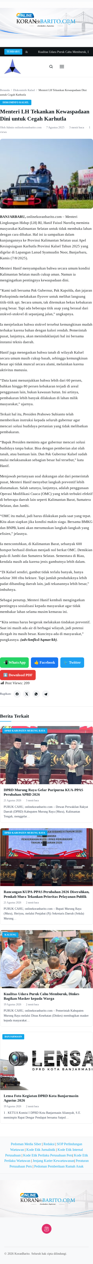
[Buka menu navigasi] (62, 66)
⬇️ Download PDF (17, 675)
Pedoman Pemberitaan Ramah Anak (58, 1166)
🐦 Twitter (72, 662)
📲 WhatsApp (14, 662)
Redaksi (49, 1144)
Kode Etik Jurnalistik (40, 1149)
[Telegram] (45, 694)
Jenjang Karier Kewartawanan (53, 1161)
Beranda (5, 90)
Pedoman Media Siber (26, 1144)
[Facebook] (17, 694)
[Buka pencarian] (51, 66)
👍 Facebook (44, 662)
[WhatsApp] (36, 694)
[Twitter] (26, 694)
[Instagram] (46, 1229)
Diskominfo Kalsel (24, 90)
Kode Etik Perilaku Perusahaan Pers (47, 1155)
